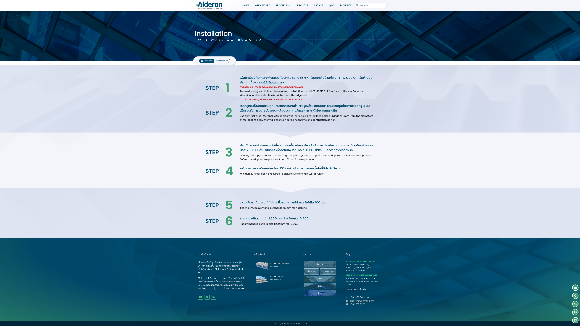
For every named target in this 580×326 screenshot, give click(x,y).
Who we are (262, 5)
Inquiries (345, 5)
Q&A (331, 5)
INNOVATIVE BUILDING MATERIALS (210, 9)
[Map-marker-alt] (207, 297)
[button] (222, 61)
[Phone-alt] (213, 297)
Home (245, 5)
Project (302, 5)
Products (282, 5)
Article (318, 5)
